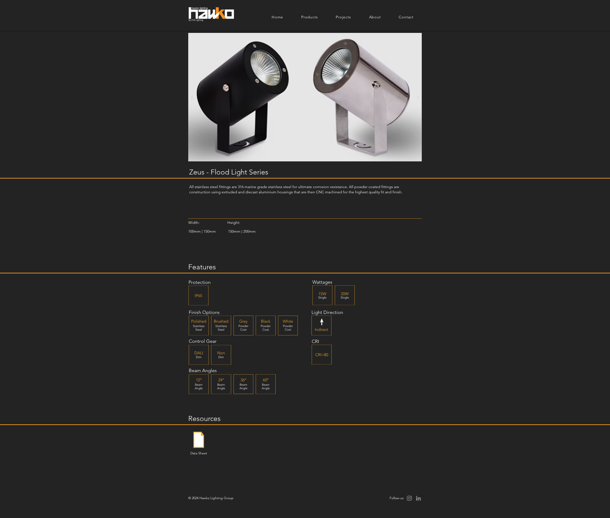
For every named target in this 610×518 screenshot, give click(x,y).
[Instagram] (409, 498)
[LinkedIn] (418, 498)
